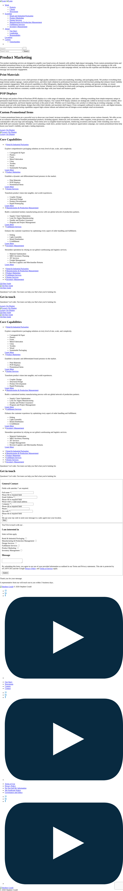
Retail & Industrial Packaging (17, 145)
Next (4, 520)
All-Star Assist (5, 284)
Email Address (8, 497)
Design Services (16, 20)
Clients (12, 9)
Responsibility (15, 35)
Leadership (14, 33)
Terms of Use (10, 784)
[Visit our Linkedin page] (6, 593)
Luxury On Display (7, 130)
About (7, 29)
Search (26, 51)
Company (6, 504)
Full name (6, 492)
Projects (13, 7)
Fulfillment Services (17, 24)
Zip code (6, 511)
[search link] (6, 44)
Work (7, 5)
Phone (4, 509)
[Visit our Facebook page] (5, 596)
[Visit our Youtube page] (64, 678)
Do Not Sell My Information (15, 788)
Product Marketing (17, 18)
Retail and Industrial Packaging (21, 16)
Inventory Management (18, 27)
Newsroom (14, 12)
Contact (8, 688)
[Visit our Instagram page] (6, 591)
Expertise (8, 14)
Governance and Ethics (13, 792)
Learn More (9, 170)
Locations (8, 37)
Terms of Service (46, 569)
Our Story (13, 31)
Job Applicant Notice (13, 790)
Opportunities (15, 42)
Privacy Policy (30, 569)
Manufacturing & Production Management (26, 22)
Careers (8, 40)
